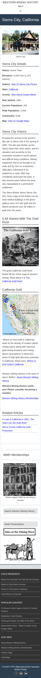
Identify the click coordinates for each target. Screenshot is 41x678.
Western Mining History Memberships (20, 398)
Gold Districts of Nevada (11, 594)
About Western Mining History (13, 643)
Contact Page (6, 653)
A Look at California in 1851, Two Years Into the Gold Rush (18, 421)
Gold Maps (5, 657)
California (13, 89)
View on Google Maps (18, 121)
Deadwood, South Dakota (11, 616)
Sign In (20, 6)
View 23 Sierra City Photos (24, 84)
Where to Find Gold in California (14, 589)
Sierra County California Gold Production (16, 429)
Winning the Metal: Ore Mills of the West (17, 621)
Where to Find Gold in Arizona (13, 584)
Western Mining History (20, 2)
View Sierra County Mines (23, 94)
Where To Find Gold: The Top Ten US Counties (20, 580)
